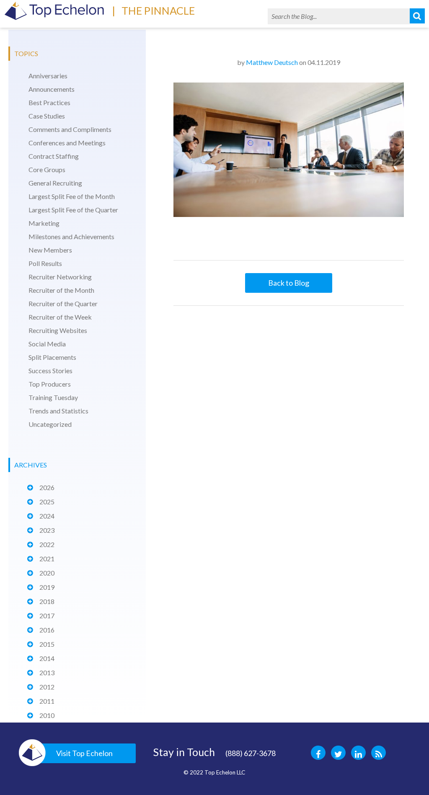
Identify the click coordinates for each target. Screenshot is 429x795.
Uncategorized (50, 424)
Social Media (47, 344)
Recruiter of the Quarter (63, 303)
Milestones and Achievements (71, 236)
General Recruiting (55, 183)
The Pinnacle (158, 10)
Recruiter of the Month (61, 290)
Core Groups (46, 169)
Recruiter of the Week (60, 317)
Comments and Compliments (69, 129)
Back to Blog (288, 282)
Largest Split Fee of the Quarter (73, 210)
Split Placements (52, 357)
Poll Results (45, 263)
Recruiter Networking (60, 277)
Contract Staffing (53, 156)
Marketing (43, 223)
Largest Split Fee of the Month (71, 196)
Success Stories (50, 370)
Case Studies (46, 116)
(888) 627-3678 (250, 753)
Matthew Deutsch (272, 62)
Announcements (51, 89)
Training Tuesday (53, 397)
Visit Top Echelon (84, 753)
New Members (50, 250)
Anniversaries (47, 76)
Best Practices (49, 102)
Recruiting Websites (57, 330)
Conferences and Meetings (67, 143)
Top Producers (49, 384)
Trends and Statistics (58, 411)
